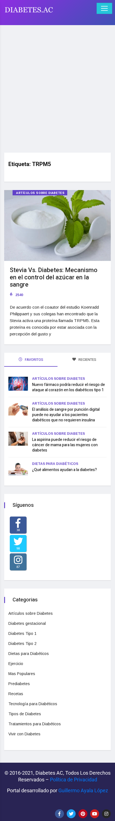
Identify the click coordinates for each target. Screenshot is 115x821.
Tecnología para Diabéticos (32, 704)
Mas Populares (21, 673)
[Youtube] (94, 813)
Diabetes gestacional (27, 623)
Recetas (15, 694)
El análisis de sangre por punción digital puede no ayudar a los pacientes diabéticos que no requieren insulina (66, 415)
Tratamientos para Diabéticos (34, 724)
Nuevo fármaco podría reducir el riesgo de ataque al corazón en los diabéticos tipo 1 (68, 387)
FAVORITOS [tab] (33, 359)
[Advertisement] (57, 86)
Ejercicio (15, 663)
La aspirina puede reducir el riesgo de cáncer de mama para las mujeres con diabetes (65, 445)
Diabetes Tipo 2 (22, 643)
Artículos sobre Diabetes (40, 193)
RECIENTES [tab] (87, 359)
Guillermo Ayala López (83, 790)
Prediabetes (19, 683)
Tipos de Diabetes (24, 714)
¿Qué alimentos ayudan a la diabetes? (64, 470)
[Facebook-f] (59, 813)
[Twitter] (71, 813)
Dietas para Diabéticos (55, 464)
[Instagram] (106, 813)
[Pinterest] (82, 813)
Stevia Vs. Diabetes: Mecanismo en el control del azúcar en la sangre (53, 277)
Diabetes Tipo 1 (22, 633)
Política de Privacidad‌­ (73, 779)
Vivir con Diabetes (24, 734)
